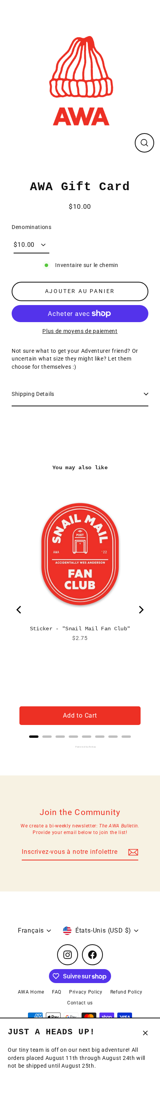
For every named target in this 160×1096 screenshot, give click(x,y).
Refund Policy (126, 992)
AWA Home (31, 992)
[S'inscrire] (132, 852)
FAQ (56, 992)
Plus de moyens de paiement (80, 331)
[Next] (140, 609)
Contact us (80, 1003)
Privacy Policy (86, 992)
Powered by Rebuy (80, 747)
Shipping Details (33, 394)
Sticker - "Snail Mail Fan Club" (80, 629)
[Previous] (19, 609)
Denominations (32, 227)
